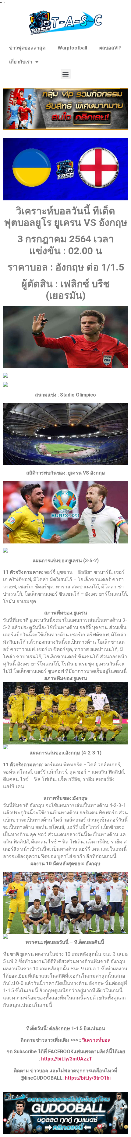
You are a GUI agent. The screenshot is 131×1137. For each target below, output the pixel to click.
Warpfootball (72, 48)
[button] (66, 74)
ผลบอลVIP (110, 48)
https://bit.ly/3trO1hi (88, 1078)
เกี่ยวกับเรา (20, 62)
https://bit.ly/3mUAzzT (66, 1059)
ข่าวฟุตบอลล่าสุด (27, 48)
